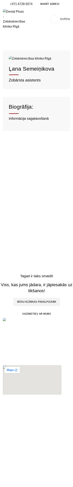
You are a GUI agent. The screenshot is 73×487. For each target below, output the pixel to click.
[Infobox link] (21, 4)
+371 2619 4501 (14, 425)
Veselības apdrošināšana (20, 478)
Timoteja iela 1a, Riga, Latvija (23, 410)
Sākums (8, 40)
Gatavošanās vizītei (16, 456)
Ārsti (21, 40)
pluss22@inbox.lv (15, 432)
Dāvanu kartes (13, 449)
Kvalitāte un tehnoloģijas (20, 463)
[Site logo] (14, 18)
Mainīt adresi (49, 4)
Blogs (7, 471)
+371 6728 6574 (14, 417)
